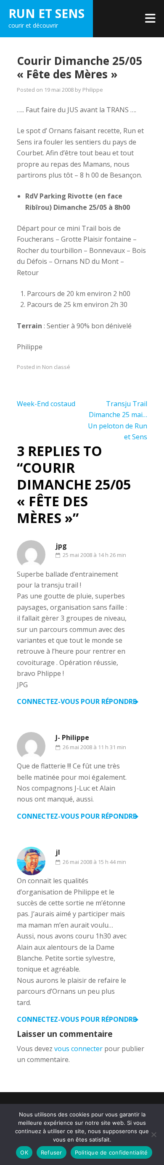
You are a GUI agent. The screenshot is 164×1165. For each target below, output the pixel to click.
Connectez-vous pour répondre (76, 701)
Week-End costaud (46, 403)
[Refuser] (153, 1134)
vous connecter (78, 1048)
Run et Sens (46, 13)
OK (24, 1152)
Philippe (92, 89)
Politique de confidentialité (111, 1152)
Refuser (51, 1152)
